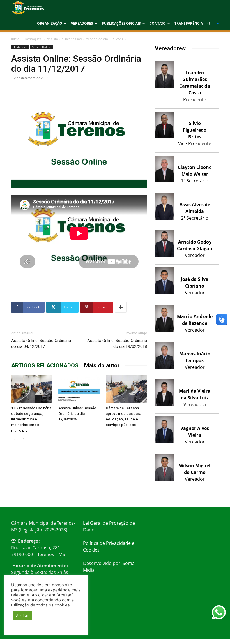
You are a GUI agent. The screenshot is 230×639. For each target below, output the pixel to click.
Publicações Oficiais (121, 23)
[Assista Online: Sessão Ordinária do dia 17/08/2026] (79, 389)
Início (15, 38)
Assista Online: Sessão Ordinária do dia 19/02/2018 (117, 343)
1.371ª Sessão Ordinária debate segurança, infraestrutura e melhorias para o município (31, 419)
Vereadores (82, 23)
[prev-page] (14, 439)
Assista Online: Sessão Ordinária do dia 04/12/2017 (41, 343)
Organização (49, 23)
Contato (158, 23)
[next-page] (23, 439)
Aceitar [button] (22, 615)
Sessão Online (41, 47)
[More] (121, 307)
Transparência (188, 23)
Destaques (33, 38)
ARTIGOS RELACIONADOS (45, 365)
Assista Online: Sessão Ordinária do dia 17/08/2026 (77, 413)
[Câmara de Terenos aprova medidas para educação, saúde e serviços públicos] (126, 389)
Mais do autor (102, 365)
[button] (210, 23)
